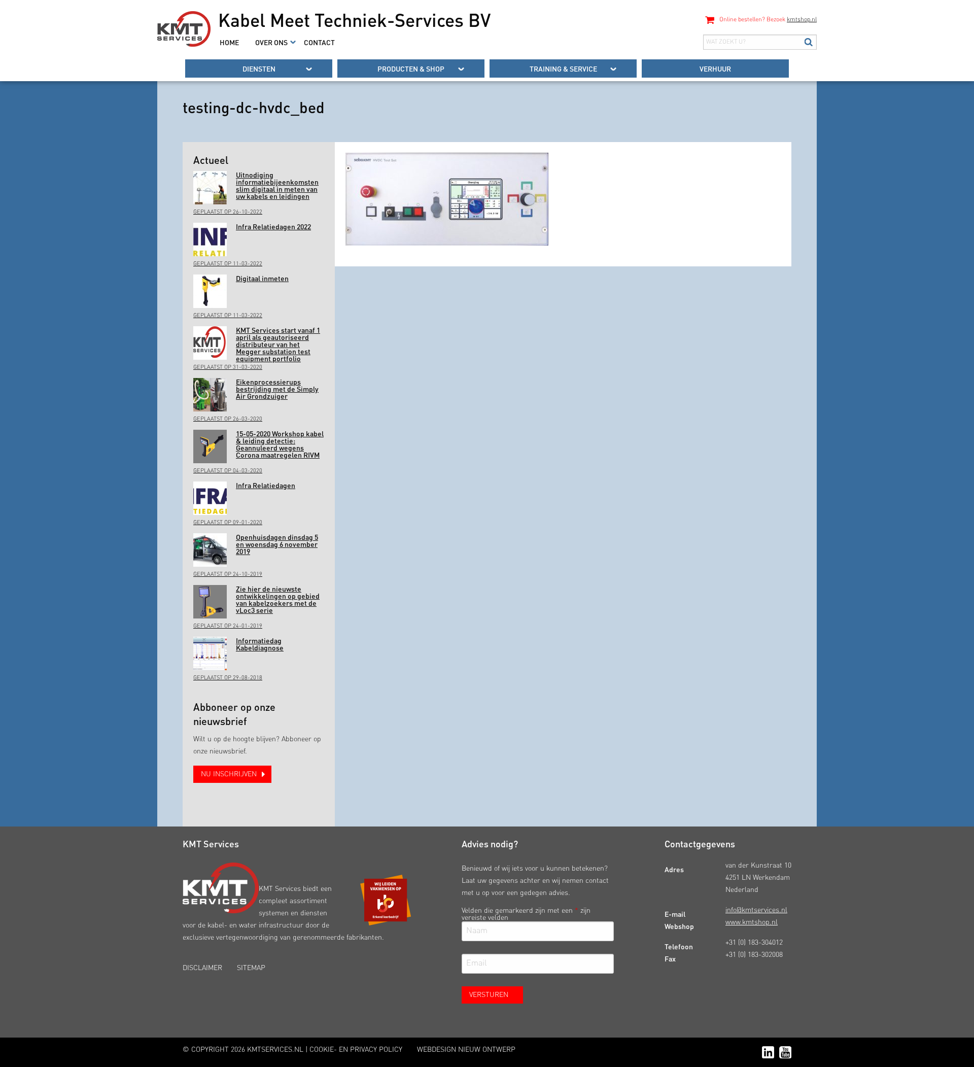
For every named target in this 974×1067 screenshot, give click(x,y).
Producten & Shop (410, 68)
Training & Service (563, 68)
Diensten (258, 68)
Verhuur (715, 68)
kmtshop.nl (802, 20)
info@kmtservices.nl (756, 910)
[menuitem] (229, 42)
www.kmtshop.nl (751, 922)
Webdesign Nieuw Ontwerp (466, 1049)
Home (229, 42)
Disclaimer (202, 968)
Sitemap (251, 968)
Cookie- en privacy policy (355, 1049)
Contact (319, 42)
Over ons (271, 42)
